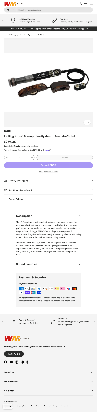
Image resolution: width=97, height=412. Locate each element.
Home (6, 35)
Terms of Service (66, 406)
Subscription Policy (50, 406)
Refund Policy (35, 406)
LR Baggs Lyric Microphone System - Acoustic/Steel (27, 35)
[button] (86, 4)
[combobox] (48, 9)
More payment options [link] (48, 171)
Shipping (17, 146)
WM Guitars (13, 402)
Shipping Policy (22, 406)
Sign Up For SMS (14, 354)
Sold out (64, 157)
